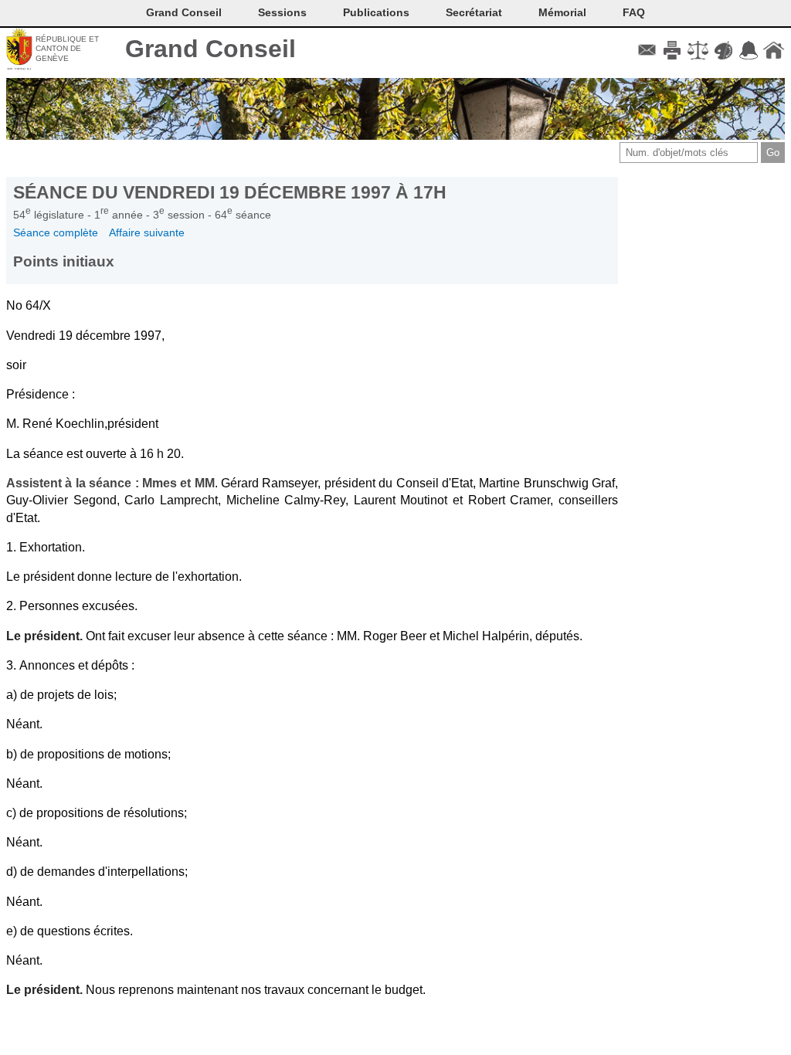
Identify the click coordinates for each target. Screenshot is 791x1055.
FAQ (634, 12)
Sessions (282, 12)
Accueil (773, 50)
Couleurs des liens (723, 50)
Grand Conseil (210, 49)
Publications (376, 12)
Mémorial (562, 12)
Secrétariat (474, 12)
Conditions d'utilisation (698, 50)
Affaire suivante (147, 232)
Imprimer (672, 50)
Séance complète (55, 232)
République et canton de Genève (67, 49)
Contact (647, 50)
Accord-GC (748, 50)
